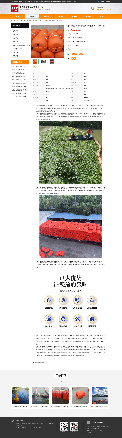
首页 (18, 20)
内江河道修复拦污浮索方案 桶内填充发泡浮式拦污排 (20, 79)
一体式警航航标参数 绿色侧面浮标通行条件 (20, 93)
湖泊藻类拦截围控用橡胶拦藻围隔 (20, 69)
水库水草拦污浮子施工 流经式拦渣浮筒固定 (20, 86)
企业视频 (46, 16)
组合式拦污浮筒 (17, 49)
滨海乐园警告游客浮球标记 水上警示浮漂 (102, 406)
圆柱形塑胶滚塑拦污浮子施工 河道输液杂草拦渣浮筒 (20, 90)
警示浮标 (15, 56)
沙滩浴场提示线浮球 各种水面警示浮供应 (82, 406)
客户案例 (88, 16)
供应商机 (32, 16)
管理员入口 (34, 427)
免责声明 (29, 427)
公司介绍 (60, 16)
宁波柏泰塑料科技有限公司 (44, 423)
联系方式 (103, 16)
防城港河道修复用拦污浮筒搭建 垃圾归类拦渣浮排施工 (20, 83)
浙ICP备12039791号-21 (32, 423)
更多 (26, 62)
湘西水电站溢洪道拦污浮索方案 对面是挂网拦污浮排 (20, 76)
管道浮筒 (15, 34)
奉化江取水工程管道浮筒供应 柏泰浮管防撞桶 (23, 406)
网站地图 (40, 427)
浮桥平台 (15, 41)
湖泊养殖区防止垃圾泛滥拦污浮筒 (20, 66)
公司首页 (18, 16)
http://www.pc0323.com (38, 362)
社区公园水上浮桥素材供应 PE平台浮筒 (20, 97)
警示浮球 (15, 52)
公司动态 (74, 16)
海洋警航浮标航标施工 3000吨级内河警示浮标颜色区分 (20, 73)
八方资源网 (24, 427)
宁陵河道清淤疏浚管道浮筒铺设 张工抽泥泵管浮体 (44, 406)
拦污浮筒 (29, 20)
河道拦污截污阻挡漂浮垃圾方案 (21, 45)
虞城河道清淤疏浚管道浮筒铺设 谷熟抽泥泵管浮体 (64, 406)
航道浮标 (15, 38)
